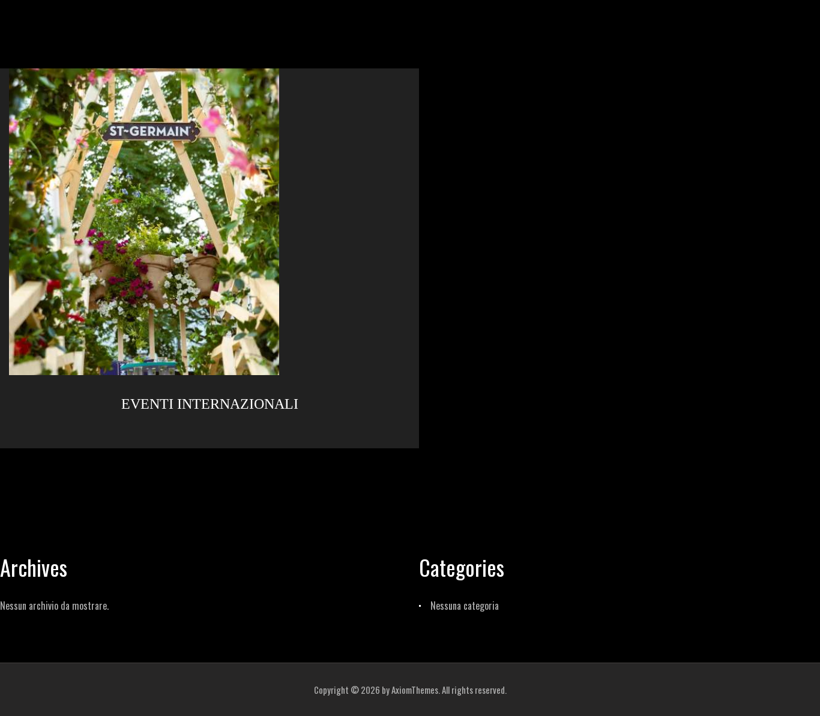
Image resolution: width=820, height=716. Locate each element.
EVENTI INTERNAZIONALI (209, 404)
